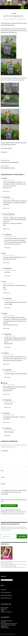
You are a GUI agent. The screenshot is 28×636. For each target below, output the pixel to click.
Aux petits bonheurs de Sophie (8, 625)
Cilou (4, 281)
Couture (14, 13)
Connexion (3, 589)
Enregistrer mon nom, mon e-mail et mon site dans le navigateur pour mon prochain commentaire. (14, 492)
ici (23, 80)
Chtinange (3, 622)
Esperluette (13, 19)
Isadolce (5, 313)
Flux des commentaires (6, 595)
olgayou (5, 178)
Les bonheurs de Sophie (6, 620)
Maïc (4, 253)
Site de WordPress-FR (6, 598)
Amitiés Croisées (5, 627)
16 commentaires (21, 19)
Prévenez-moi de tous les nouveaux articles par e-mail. (14, 500)
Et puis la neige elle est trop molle (9, 623)
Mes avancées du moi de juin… (8, 167)
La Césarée (6, 353)
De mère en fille (4, 607)
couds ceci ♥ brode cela (9, 214)
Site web (3, 483)
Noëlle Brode (4, 626)
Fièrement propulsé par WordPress (8, 634)
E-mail (3, 477)
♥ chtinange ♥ (6, 413)
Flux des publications (6, 592)
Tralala (2, 610)
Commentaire (5, 450)
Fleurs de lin (10, 25)
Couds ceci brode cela (6, 611)
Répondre (7, 191)
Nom (2, 470)
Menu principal (26, 7)
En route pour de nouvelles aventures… (10, 161)
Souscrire (22, 536)
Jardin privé (4, 609)
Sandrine (5, 383)
